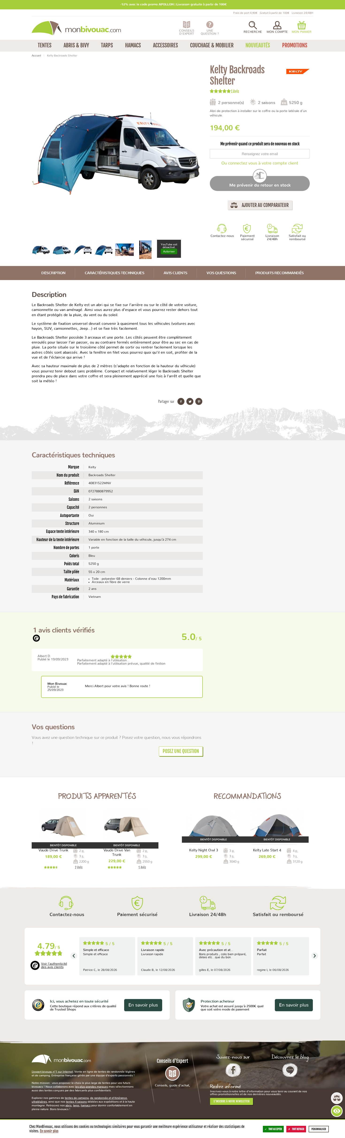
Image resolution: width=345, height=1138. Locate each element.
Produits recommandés (279, 273)
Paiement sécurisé (247, 237)
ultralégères (39, 1101)
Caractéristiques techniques (114, 273)
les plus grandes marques (91, 1086)
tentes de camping (77, 1098)
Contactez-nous (222, 236)
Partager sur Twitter (189, 401)
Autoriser (169, 251)
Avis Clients (175, 273)
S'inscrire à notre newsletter (231, 1101)
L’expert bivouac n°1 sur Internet (52, 1071)
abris (68, 1105)
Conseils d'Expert (172, 1074)
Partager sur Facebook (180, 401)
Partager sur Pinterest (198, 401)
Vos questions (221, 273)
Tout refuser (298, 1129)
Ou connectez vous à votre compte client (259, 163)
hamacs (86, 1105)
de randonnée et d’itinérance (108, 1098)
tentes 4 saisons (76, 1101)
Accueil (36, 55)
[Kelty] (298, 71)
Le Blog (290, 1070)
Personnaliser (318, 1129)
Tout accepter (275, 1129)
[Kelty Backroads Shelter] (41, 249)
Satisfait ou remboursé (297, 237)
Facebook (233, 1070)
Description (53, 273)
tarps (76, 1105)
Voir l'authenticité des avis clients (54, 965)
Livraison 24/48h (272, 237)
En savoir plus (143, 1005)
